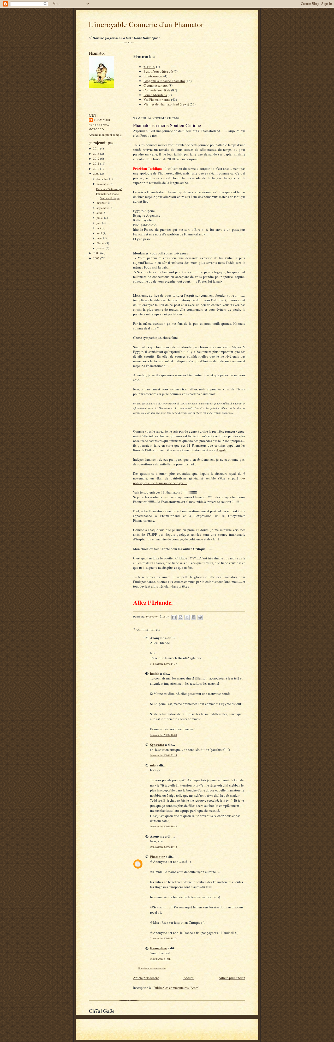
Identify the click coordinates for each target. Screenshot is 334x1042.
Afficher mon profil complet (105, 134)
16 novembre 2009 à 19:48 (163, 826)
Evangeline (158, 947)
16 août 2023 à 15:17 (160, 958)
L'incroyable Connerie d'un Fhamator (146, 24)
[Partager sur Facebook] (193, 617)
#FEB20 (149, 66)
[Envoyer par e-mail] (174, 617)
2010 (96, 169)
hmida (154, 673)
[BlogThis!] (180, 617)
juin (99, 223)
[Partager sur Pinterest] (200, 617)
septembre (103, 208)
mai (99, 228)
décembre (103, 179)
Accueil (188, 977)
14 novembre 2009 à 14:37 (163, 663)
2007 (96, 258)
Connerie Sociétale (157, 90)
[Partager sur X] (187, 617)
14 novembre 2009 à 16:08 (163, 735)
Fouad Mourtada (155, 94)
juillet (100, 218)
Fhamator (102, 120)
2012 (96, 158)
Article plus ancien (232, 977)
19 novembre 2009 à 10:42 (163, 846)
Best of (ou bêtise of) (158, 71)
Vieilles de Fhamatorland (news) (166, 104)
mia (153, 765)
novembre (103, 184)
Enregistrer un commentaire (152, 968)
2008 (96, 253)
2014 (96, 148)
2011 (96, 163)
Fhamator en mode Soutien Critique (108, 196)
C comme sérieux (156, 85)
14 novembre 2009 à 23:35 (163, 755)
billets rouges (153, 76)
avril (100, 233)
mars (100, 238)
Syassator (157, 744)
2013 (96, 153)
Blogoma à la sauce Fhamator (164, 80)
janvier (101, 248)
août (100, 213)
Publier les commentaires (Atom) (176, 987)
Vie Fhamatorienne (157, 99)
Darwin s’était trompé (109, 189)
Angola (221, 450)
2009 (96, 174)
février (101, 243)
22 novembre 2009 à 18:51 (163, 938)
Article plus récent (146, 977)
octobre (101, 202)
